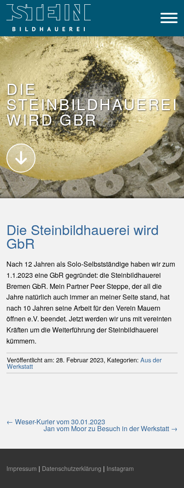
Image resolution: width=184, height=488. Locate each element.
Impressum (21, 468)
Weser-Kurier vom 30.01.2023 (55, 421)
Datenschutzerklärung (71, 468)
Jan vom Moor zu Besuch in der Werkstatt (111, 428)
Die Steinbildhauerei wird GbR (82, 236)
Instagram (120, 468)
